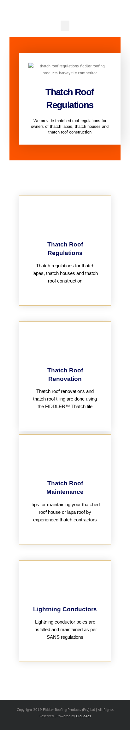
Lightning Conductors (65, 609)
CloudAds (83, 715)
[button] (65, 26)
